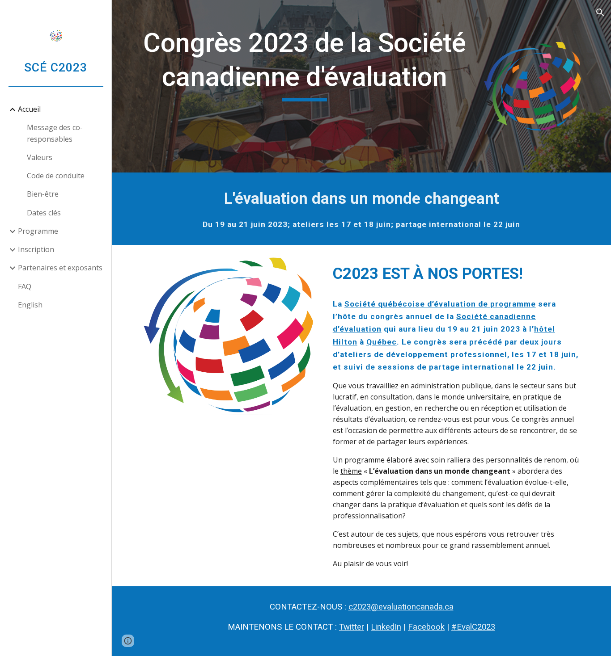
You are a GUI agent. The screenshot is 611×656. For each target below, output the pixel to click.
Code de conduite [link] (56, 176)
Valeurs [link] (39, 157)
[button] (600, 12)
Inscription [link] (36, 249)
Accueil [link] (29, 109)
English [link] (30, 305)
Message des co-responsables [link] (55, 132)
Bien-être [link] (43, 194)
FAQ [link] (24, 286)
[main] (304, 63)
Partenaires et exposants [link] (60, 268)
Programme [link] (38, 231)
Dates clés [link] (44, 213)
